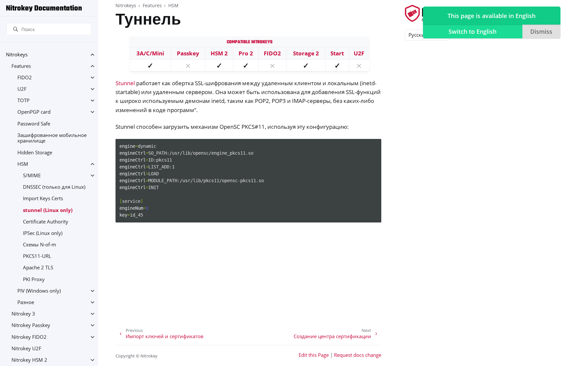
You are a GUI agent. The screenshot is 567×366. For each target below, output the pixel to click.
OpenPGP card (34, 111)
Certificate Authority (45, 221)
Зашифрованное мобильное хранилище (52, 138)
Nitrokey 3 (23, 313)
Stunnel (125, 83)
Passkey (188, 53)
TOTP (23, 100)
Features (21, 66)
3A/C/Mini (150, 53)
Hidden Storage (34, 152)
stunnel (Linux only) (48, 210)
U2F (22, 89)
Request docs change (357, 355)
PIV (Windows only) (39, 290)
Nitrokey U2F (26, 348)
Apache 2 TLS (38, 267)
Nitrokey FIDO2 (29, 337)
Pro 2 (246, 53)
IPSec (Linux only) (42, 233)
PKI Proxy (34, 279)
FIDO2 (24, 77)
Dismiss (541, 31)
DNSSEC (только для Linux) (54, 186)
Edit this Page (314, 355)
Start (337, 53)
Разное (25, 302)
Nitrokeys (17, 54)
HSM (22, 164)
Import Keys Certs (43, 198)
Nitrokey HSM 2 (29, 359)
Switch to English (472, 31)
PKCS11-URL (37, 256)
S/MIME (32, 175)
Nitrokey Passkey (30, 325)
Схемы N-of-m (39, 244)
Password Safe (33, 123)
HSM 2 (219, 53)
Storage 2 (306, 53)
